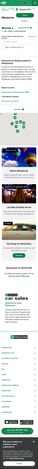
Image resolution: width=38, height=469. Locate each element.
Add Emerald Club (23, 28)
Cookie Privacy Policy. (16, 458)
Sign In (25, 15)
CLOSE (19, 463)
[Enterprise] (3, 3)
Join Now (24, 21)
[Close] (34, 441)
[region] (19, 453)
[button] (35, 3)
